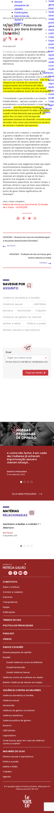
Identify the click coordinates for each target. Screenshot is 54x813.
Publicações (21, 12)
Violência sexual (12, 304)
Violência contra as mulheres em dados (23, 677)
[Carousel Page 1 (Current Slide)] (21, 482)
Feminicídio (24, 310)
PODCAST (8, 633)
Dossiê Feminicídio (15, 667)
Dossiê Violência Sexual (18, 672)
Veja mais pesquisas (24, 494)
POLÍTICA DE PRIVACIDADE (18, 625)
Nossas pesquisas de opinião (21, 5)
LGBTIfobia (40, 304)
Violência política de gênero (17, 720)
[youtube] (10, 34)
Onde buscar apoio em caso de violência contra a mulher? (23, 742)
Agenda (7, 776)
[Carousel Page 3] (28, 482)
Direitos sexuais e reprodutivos (21, 330)
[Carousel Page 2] (25, 482)
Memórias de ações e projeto (21, 19)
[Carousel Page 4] (32, 482)
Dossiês (6, 657)
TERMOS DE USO (12, 620)
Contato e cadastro (13, 592)
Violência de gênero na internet (22, 317)
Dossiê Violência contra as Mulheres (24, 662)
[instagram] (10, 26)
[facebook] (9, 30)
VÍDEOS (7, 639)
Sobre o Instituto (11, 587)
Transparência (10, 602)
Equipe (6, 607)
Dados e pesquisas (17, 471)
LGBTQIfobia (9, 730)
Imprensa (7, 597)
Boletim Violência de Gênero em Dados (22, 682)
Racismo (8, 310)
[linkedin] (10, 37)
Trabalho (40, 310)
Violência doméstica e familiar (21, 298)
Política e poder (36, 323)
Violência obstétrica (13, 715)
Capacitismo (9, 735)
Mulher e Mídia (12, 323)
